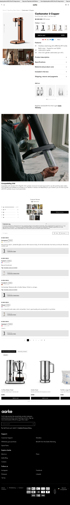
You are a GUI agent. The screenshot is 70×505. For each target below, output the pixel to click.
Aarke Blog (4, 458)
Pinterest (4, 474)
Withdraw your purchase (8, 441)
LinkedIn (38, 474)
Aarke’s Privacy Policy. (25, 428)
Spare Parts (5, 445)
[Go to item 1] (29, 206)
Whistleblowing (12, 487)
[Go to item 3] (40, 206)
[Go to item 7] (31, 217)
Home (4, 10)
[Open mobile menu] (68, 5)
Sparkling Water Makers (14, 10)
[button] (39, 19)
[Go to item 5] (34, 212)
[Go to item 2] (34, 206)
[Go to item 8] (37, 217)
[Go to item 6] (40, 212)
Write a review (60, 212)
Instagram (4, 470)
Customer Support (7, 438)
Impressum (21, 487)
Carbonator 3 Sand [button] (11, 314)
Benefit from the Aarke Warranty (46, 441)
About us (4, 454)
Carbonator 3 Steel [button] (11, 251)
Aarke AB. (55, 493)
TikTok (3, 478)
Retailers (38, 438)
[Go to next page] (45, 340)
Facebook (39, 470)
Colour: (40, 23)
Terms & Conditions (3, 488)
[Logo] (35, 5)
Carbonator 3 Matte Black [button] (13, 295)
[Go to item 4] (29, 212)
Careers (3, 462)
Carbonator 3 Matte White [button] (13, 273)
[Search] (2, 5)
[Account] (4, 5)
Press (37, 454)
